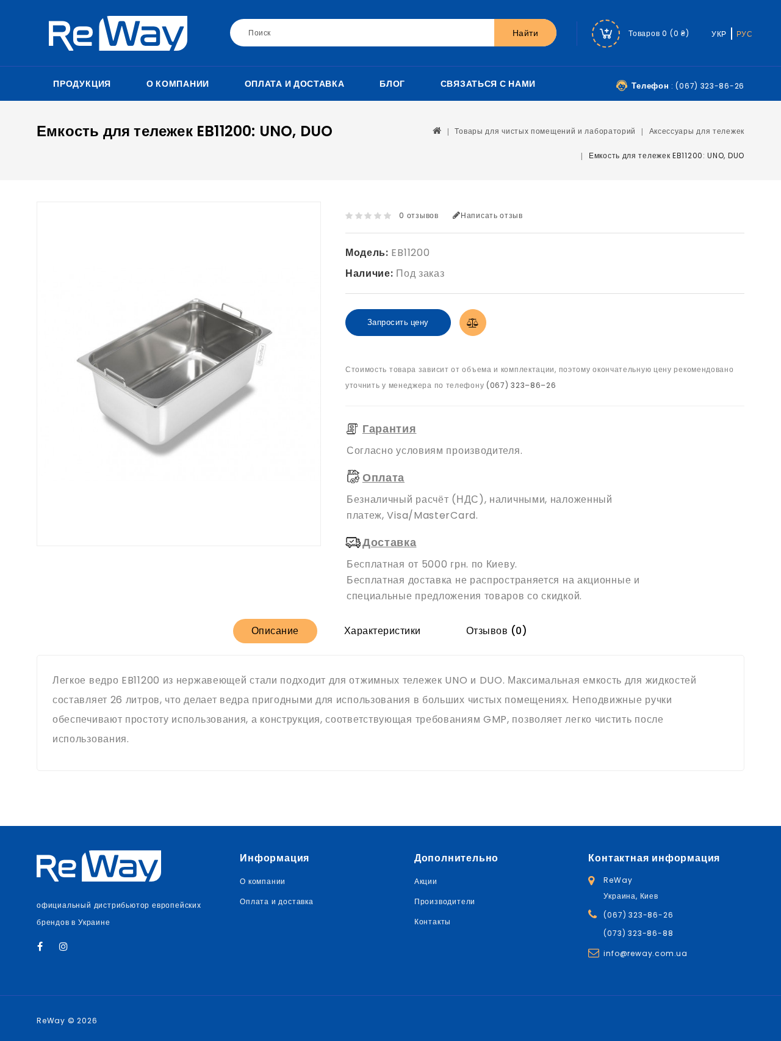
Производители (444, 901)
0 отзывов (418, 215)
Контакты (432, 921)
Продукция (82, 84)
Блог (392, 84)
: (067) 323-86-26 (688, 86)
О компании (177, 84)
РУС (744, 34)
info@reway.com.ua (645, 953)
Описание (275, 631)
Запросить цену (398, 322)
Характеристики (382, 631)
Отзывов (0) (497, 631)
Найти (526, 33)
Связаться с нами (488, 84)
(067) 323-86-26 (638, 915)
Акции (425, 881)
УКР (719, 34)
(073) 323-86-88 (638, 933)
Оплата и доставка (295, 84)
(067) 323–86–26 (521, 385)
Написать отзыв (492, 215)
